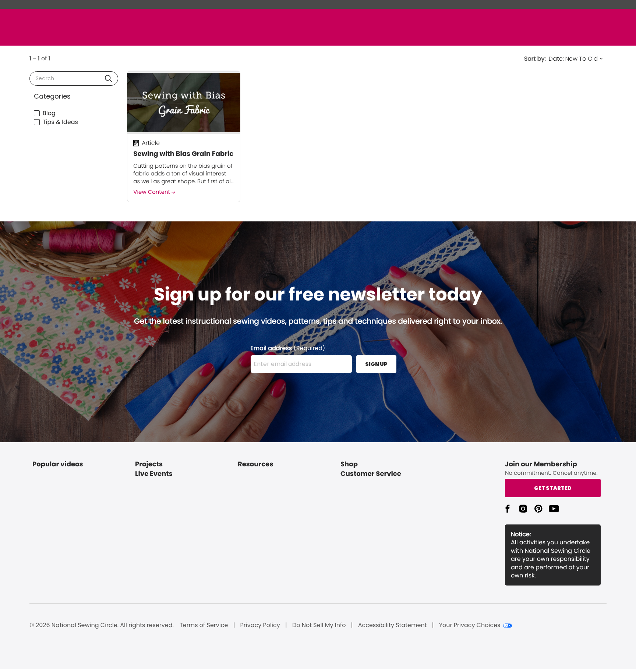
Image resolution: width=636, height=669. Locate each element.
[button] (108, 78)
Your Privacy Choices (470, 625)
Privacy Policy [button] (260, 625)
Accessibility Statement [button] (392, 625)
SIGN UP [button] (376, 364)
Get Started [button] (553, 488)
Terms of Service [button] (204, 625)
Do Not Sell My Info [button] (319, 625)
